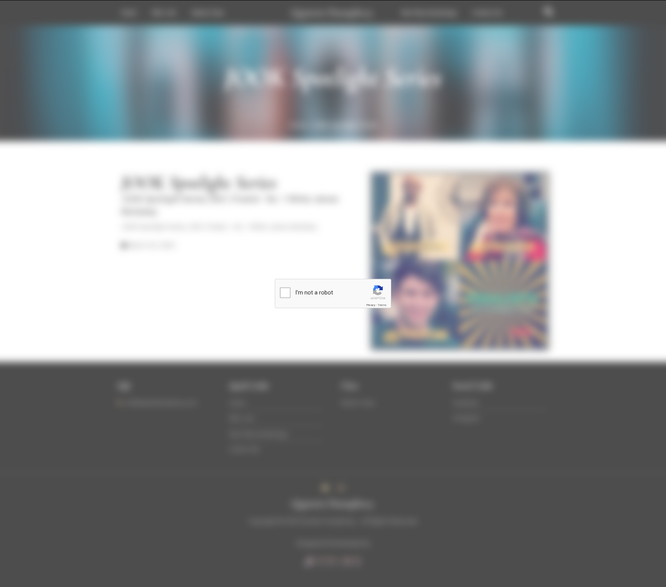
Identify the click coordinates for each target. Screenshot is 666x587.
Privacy (370, 305)
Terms (382, 305)
